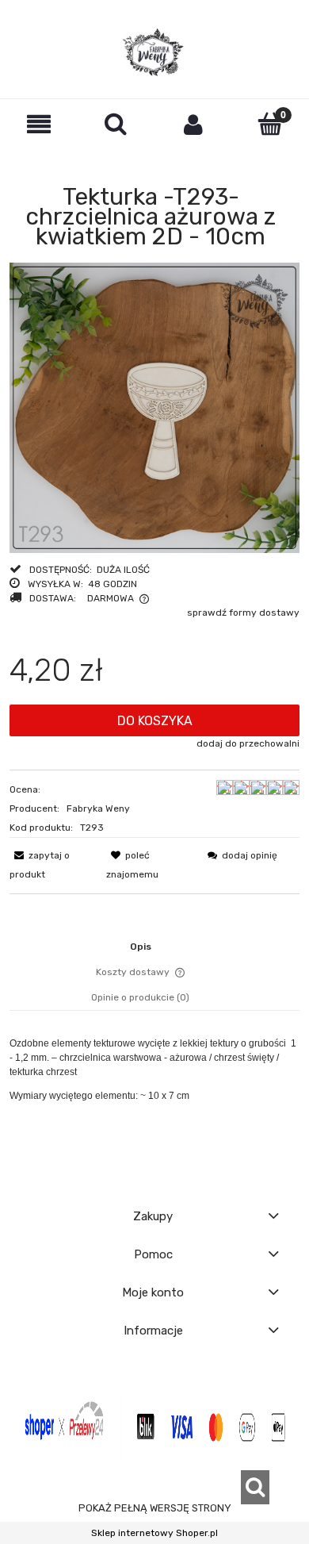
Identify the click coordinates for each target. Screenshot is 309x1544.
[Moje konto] (193, 124)
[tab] (155, 946)
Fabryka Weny (98, 808)
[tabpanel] (154, 1093)
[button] (39, 124)
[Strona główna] (154, 52)
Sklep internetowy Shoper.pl (154, 1532)
